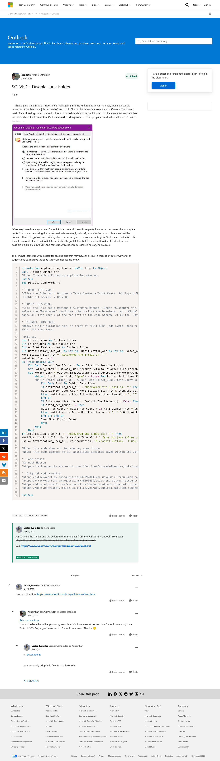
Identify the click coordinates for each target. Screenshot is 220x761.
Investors (181, 731)
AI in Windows (16, 736)
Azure (147, 711)
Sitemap (74, 756)
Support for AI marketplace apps (157, 726)
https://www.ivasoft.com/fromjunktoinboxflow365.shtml (56, 545)
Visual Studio (150, 747)
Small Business (116, 747)
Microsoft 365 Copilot (118, 741)
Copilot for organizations (20, 726)
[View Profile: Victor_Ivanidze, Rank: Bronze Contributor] (19, 587)
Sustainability (183, 747)
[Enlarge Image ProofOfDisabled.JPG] (52, 175)
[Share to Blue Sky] (131, 693)
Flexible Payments (53, 747)
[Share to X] (120, 693)
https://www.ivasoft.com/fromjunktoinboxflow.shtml (66, 594)
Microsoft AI (115, 711)
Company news (184, 721)
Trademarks (143, 756)
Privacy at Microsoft (185, 726)
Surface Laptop (17, 716)
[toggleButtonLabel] (210, 13)
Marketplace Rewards (153, 741)
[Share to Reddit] (126, 693)
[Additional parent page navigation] (36, 13)
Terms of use (129, 756)
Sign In (207, 4)
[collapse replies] (9, 585)
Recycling (169, 756)
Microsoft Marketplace (154, 736)
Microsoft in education (87, 711)
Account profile (52, 711)
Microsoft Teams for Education (90, 721)
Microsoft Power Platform (120, 731)
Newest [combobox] (137, 575)
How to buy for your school (89, 731)
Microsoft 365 (115, 726)
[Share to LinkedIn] (110, 693)
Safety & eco (156, 756)
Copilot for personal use (20, 731)
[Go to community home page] (10, 4)
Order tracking (51, 731)
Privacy (101, 756)
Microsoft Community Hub (19, 13)
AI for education (85, 747)
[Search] (187, 5)
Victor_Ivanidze (32, 527)
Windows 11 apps (18, 747)
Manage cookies (114, 756)
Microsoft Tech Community (155, 731)
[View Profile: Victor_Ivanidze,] (19, 529)
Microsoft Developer (153, 716)
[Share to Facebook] (115, 693)
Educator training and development (92, 736)
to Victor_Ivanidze (66, 611)
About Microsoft (184, 716)
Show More (33, 680)
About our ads (182, 756)
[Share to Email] (141, 693)
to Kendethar (48, 527)
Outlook (44, 13)
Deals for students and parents (91, 741)
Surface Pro (15, 711)
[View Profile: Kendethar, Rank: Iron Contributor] (16, 76)
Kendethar (27, 74)
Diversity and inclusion (187, 736)
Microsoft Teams (116, 736)
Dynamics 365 (115, 721)
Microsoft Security (117, 716)
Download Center (53, 716)
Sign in (163, 85)
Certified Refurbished (54, 736)
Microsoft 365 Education (88, 726)
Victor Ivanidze (30, 620)
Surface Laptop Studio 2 (20, 721)
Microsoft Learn (151, 721)
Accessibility (183, 741)
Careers (181, 711)
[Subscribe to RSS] (136, 693)
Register (196, 4)
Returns (49, 726)
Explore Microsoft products (21, 741)
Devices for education (87, 716)
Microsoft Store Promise (55, 741)
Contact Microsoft (88, 756)
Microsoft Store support (55, 721)
